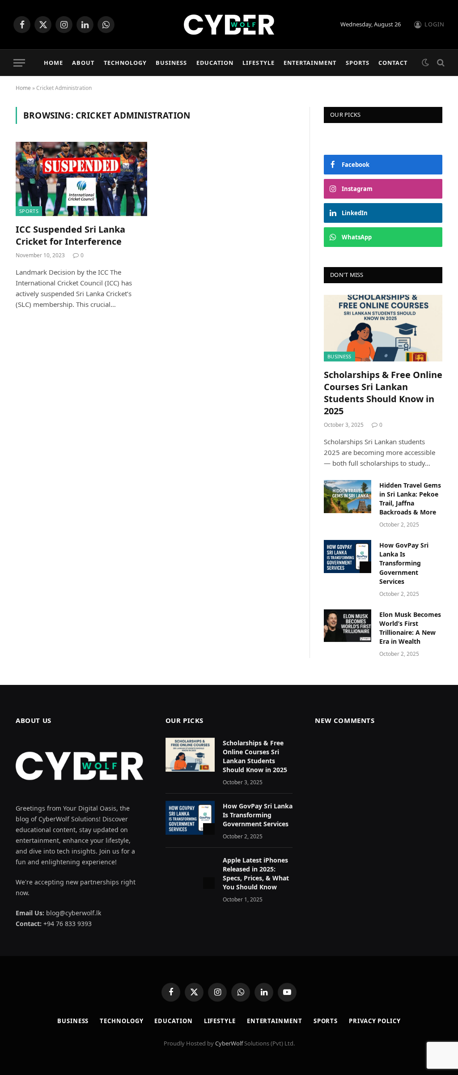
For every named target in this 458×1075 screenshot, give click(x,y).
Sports (357, 63)
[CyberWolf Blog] (229, 24)
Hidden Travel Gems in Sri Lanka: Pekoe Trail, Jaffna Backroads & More (410, 498)
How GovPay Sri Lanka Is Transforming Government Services (403, 563)
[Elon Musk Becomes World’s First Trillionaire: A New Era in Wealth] (347, 625)
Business (171, 63)
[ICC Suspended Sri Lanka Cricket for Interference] (81, 179)
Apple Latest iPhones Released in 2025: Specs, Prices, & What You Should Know (256, 873)
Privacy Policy (375, 1021)
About (83, 63)
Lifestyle (258, 63)
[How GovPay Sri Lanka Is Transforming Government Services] (347, 556)
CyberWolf (229, 1043)
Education (214, 63)
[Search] (440, 63)
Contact (392, 63)
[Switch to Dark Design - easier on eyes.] (425, 63)
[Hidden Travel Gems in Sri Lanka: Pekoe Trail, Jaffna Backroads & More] (347, 496)
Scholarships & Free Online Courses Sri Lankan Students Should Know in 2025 (383, 393)
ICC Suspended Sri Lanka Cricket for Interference (70, 235)
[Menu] (19, 63)
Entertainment (310, 63)
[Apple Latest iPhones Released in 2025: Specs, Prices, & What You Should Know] (190, 872)
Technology (125, 63)
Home (53, 63)
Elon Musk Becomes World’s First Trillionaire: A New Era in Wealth (410, 628)
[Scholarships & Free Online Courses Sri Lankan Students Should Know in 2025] (383, 328)
